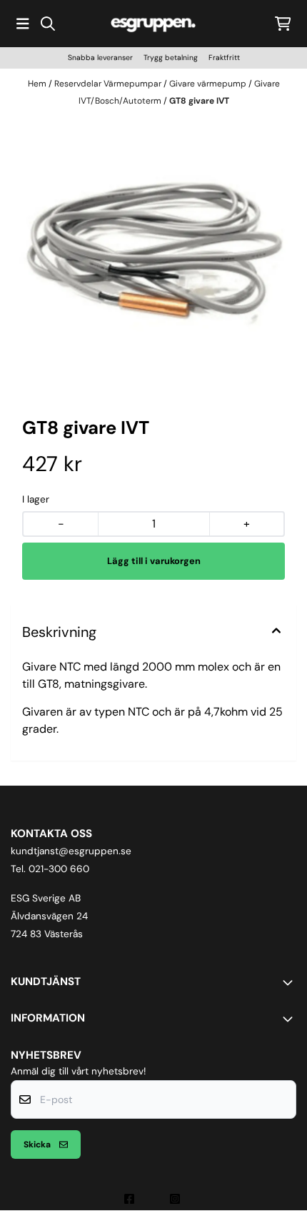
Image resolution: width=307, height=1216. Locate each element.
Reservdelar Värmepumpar (108, 83)
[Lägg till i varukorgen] (153, 561)
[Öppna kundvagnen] (283, 23)
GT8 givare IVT (199, 101)
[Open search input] (48, 23)
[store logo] (153, 23)
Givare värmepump (208, 83)
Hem (38, 83)
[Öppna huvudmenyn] (23, 23)
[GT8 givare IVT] (153, 257)
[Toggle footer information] (290, 982)
